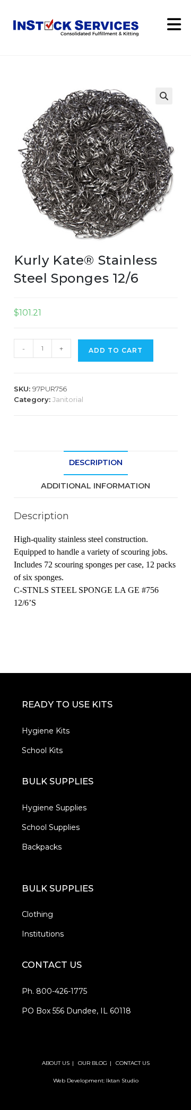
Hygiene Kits (46, 731)
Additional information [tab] (95, 486)
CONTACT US (133, 1063)
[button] (163, 96)
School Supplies (51, 827)
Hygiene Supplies (54, 807)
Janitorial (68, 399)
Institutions (43, 934)
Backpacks (42, 847)
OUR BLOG (92, 1063)
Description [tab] (96, 462)
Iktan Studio (122, 1080)
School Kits (42, 750)
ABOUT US (56, 1063)
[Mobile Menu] (170, 27)
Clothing (37, 914)
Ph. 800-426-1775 (54, 991)
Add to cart (116, 350)
